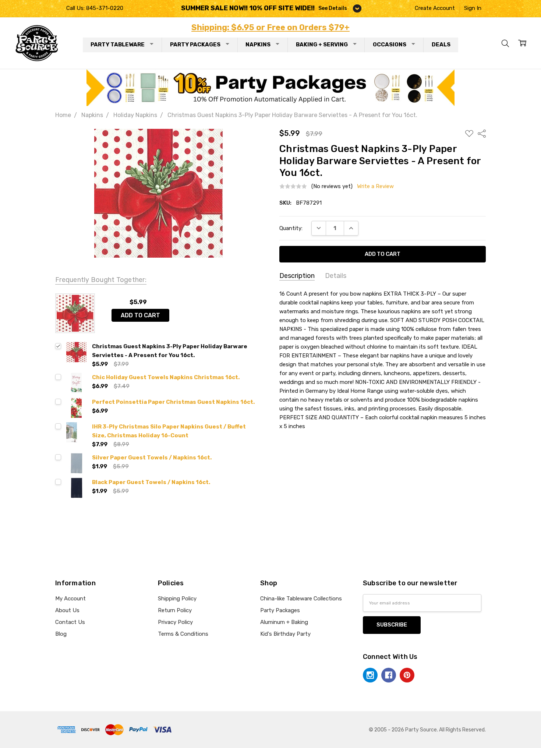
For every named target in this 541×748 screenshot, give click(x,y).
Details (335, 276)
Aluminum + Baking (284, 622)
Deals (441, 44)
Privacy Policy (175, 622)
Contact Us (70, 622)
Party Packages (195, 44)
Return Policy (175, 610)
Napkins (257, 44)
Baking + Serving (322, 44)
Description (297, 276)
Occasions (389, 44)
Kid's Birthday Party (285, 634)
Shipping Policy (177, 598)
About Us (67, 610)
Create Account (435, 8)
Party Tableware (118, 44)
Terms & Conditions (183, 634)
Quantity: (291, 228)
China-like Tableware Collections (301, 598)
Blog (61, 634)
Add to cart (140, 315)
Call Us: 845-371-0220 (94, 8)
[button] (270, 87)
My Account (70, 598)
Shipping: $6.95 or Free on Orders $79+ (270, 27)
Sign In (472, 8)
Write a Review (375, 186)
